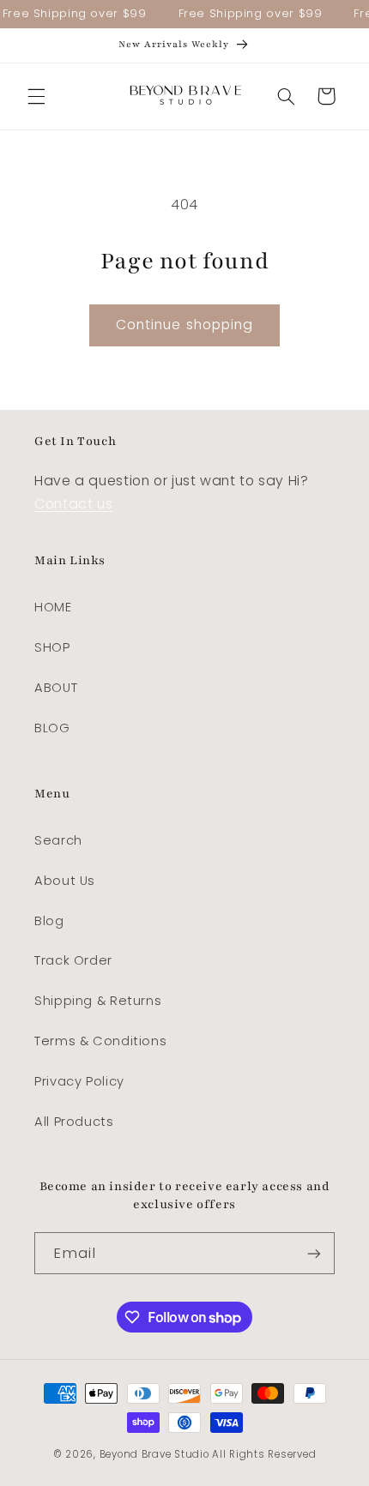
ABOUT (55, 687)
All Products (74, 1121)
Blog (49, 921)
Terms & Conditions (100, 1041)
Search (58, 840)
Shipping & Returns (97, 1000)
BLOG (52, 728)
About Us (64, 880)
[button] (36, 96)
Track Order (73, 960)
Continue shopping (184, 324)
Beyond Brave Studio (154, 1454)
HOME (53, 607)
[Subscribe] (314, 1253)
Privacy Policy (79, 1081)
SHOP (52, 647)
